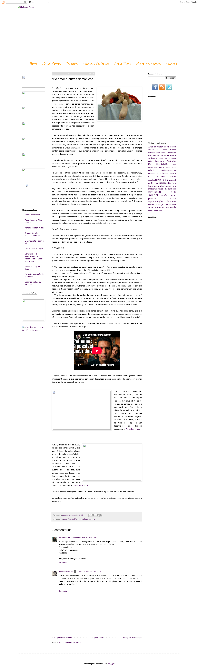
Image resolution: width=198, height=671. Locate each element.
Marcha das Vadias (162, 158)
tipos (150, 210)
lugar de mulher (156, 186)
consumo (172, 170)
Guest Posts (122, 63)
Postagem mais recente (62, 638)
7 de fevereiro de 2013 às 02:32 (90, 572)
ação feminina (154, 170)
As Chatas (162, 150)
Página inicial (97, 638)
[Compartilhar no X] (95, 515)
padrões (165, 195)
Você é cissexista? (32, 215)
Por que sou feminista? (34, 228)
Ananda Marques (74, 519)
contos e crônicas (158, 173)
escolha (151, 180)
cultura (85, 519)
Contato (172, 63)
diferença (164, 177)
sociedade (171, 207)
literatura (172, 183)
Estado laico (161, 153)
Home (34, 63)
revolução (160, 204)
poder (173, 195)
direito (173, 177)
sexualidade (160, 208)
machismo (170, 186)
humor (155, 183)
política (173, 199)
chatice (164, 170)
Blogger (111, 664)
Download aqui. (81, 485)
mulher (153, 195)
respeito (151, 204)
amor (65, 519)
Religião (164, 164)
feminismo (160, 180)
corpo (173, 173)
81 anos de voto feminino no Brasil (32, 234)
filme (169, 180)
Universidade (152, 167)
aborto (161, 167)
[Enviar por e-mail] (89, 515)
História (165, 155)
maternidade (154, 192)
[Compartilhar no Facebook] (98, 515)
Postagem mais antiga (132, 638)
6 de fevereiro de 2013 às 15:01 (84, 537)
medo (173, 192)
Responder (63, 563)
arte (174, 167)
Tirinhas (72, 63)
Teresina (172, 164)
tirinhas (155, 210)
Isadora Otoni (64, 537)
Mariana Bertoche (165, 161)
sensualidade (170, 204)
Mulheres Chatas (148, 63)
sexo (150, 207)
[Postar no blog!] (92, 515)
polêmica (152, 199)
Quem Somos (51, 63)
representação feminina (162, 201)
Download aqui (132, 429)
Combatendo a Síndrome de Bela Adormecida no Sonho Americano (34, 257)
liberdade (163, 183)
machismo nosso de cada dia (162, 189)
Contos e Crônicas (96, 63)
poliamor (92, 519)
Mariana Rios (154, 164)
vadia (160, 210)
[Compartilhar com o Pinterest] (100, 515)
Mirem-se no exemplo (34, 249)
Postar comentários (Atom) (70, 643)
